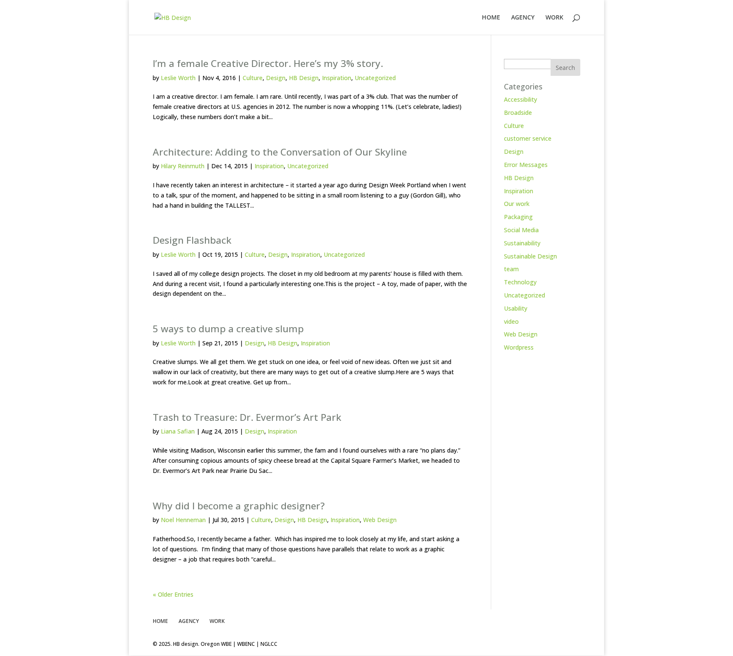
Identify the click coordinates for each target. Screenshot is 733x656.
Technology (520, 282)
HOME (491, 17)
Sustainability (522, 243)
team (511, 269)
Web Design (380, 520)
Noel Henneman (183, 520)
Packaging (518, 217)
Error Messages (526, 165)
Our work (516, 204)
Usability (515, 308)
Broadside (518, 112)
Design (275, 78)
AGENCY (522, 17)
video (511, 321)
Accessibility (520, 99)
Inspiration (336, 78)
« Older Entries (173, 594)
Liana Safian (178, 431)
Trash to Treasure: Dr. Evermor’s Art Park (247, 417)
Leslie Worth (178, 78)
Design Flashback (192, 240)
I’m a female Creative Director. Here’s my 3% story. (268, 63)
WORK (554, 17)
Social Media (521, 230)
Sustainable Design (530, 256)
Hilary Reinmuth (182, 166)
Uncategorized (375, 78)
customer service (527, 138)
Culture (253, 78)
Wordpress (519, 347)
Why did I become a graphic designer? (239, 505)
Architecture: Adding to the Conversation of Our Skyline (280, 151)
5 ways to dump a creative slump (228, 328)
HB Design (304, 78)
